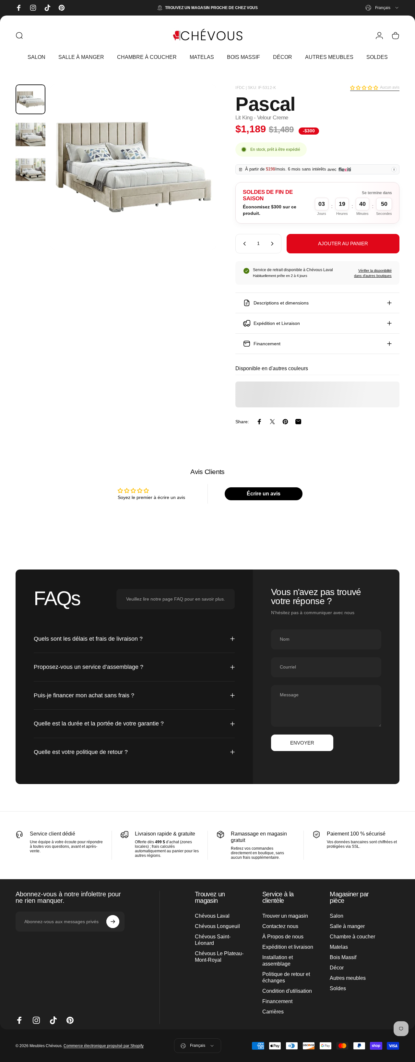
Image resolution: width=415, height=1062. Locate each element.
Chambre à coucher (352, 936)
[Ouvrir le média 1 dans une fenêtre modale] (133, 166)
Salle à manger (347, 926)
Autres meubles (348, 978)
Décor (337, 967)
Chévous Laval (212, 916)
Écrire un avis (263, 493)
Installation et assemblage (277, 961)
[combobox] (382, 8)
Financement (277, 1001)
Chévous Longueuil (217, 926)
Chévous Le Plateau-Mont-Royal (219, 957)
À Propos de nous (282, 936)
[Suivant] (199, 177)
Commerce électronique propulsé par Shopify (104, 1046)
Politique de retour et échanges (286, 977)
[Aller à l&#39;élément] (30, 99)
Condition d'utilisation (287, 991)
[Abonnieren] (112, 921)
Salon (336, 916)
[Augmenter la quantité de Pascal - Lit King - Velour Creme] (273, 243)
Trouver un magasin (285, 916)
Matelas (339, 947)
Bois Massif (343, 957)
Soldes (338, 988)
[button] (364, 87)
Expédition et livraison (287, 947)
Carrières (273, 1011)
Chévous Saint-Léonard (213, 940)
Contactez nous (280, 926)
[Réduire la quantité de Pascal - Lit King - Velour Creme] (243, 243)
